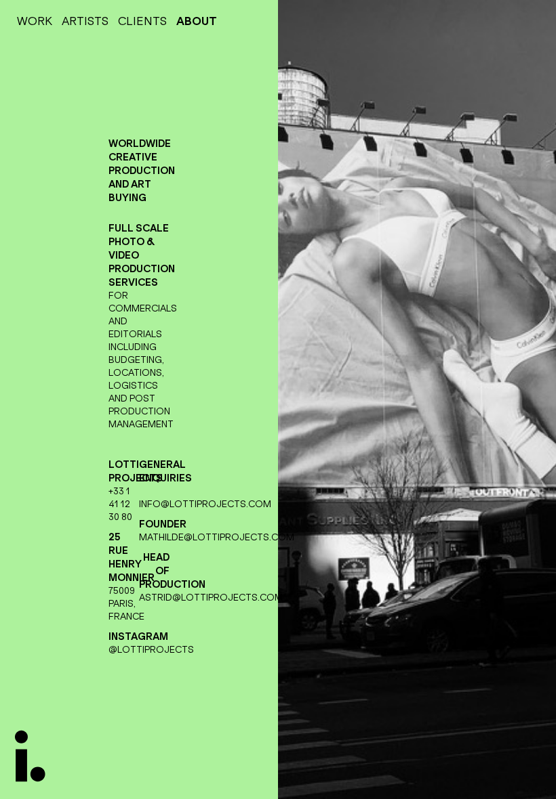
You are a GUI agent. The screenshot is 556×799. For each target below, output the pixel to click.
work (34, 21)
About (196, 21)
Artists (85, 21)
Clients (142, 21)
